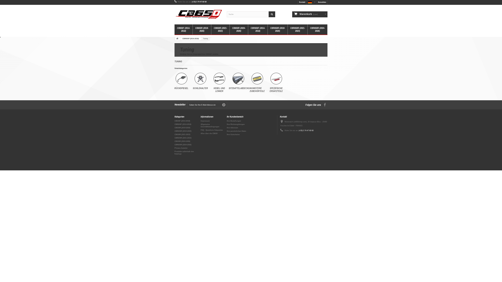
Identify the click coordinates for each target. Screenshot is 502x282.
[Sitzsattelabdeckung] (238, 79)
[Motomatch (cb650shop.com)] (199, 14)
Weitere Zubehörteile (257, 90)
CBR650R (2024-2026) (317, 29)
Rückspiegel (181, 88)
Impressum (205, 121)
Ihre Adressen (232, 128)
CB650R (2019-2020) (202, 29)
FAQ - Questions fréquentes (212, 130)
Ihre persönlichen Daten (236, 131)
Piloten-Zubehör (181, 148)
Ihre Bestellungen (234, 121)
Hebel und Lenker (219, 90)
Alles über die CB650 (209, 133)
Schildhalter (200, 88)
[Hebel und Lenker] (219, 79)
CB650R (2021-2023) (220, 29)
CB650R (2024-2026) (239, 29)
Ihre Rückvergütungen (236, 124)
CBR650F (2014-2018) (258, 29)
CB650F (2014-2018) (183, 29)
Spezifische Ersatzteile (276, 90)
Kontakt (302, 2)
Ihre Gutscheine (233, 135)
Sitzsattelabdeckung (241, 88)
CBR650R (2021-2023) (297, 29)
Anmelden (322, 2)
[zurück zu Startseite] (177, 38)
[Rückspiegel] (181, 79)
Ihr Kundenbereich (235, 116)
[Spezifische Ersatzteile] (276, 79)
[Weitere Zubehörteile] (257, 79)
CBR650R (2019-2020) (277, 29)
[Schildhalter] (200, 79)
